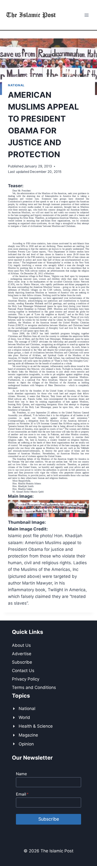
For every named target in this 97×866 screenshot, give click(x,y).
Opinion (26, 744)
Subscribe (22, 662)
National (16, 85)
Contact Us (23, 670)
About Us (21, 645)
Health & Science (36, 726)
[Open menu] (86, 15)
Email (22, 794)
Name (21, 773)
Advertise (21, 653)
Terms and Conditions (34, 687)
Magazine (28, 735)
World (24, 717)
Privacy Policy (25, 679)
